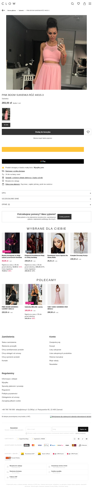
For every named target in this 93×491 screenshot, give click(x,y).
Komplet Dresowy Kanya (79, 255)
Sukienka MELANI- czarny (34, 307)
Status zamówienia (9, 342)
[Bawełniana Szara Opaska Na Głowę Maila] (57, 243)
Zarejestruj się (54, 342)
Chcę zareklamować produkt (13, 350)
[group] (46, 76)
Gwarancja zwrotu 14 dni (59, 465)
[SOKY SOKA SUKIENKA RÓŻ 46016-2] (57, 294)
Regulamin (6, 390)
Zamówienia (8, 337)
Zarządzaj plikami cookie (11, 401)
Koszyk (52, 346)
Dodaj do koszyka (42, 132)
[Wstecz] (3, 10)
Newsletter (53, 364)
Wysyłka (5, 382)
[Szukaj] (72, 3)
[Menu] (90, 3)
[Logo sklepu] (8, 3)
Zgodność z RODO (39, 438)
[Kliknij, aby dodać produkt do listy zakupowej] (88, 132)
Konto (52, 337)
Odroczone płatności (12, 184)
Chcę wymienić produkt (11, 357)
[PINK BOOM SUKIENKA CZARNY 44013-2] (12, 294)
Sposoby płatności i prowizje (12, 386)
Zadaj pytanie (64, 217)
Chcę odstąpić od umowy (11, 353)
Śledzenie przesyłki (9, 346)
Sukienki (21, 10)
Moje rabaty (53, 361)
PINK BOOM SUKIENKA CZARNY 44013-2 (10, 308)
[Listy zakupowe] (78, 3)
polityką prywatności (80, 433)
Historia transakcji (56, 357)
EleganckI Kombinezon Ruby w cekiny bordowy (34, 256)
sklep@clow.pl (21, 410)
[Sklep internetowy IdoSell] (70, 417)
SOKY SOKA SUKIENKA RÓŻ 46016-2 (57, 308)
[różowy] (6, 114)
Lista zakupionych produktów (60, 353)
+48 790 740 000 (8, 410)
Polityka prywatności (9, 393)
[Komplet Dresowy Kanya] (80, 243)
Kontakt (5, 361)
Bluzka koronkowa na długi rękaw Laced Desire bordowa (12, 256)
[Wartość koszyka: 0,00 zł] (84, 3)
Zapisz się (83, 429)
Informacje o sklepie (9, 379)
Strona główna (11, 10)
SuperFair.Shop (23, 438)
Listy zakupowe (55, 350)
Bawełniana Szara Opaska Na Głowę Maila (57, 256)
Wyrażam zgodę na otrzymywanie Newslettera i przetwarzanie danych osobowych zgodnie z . (57, 433)
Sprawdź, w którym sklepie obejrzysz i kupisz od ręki (24, 178)
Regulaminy (8, 373)
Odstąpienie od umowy (10, 397)
